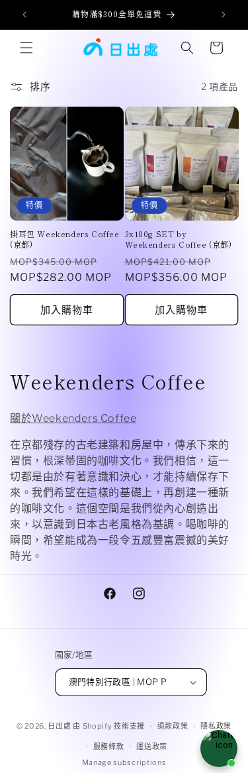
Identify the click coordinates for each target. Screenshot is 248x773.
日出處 (59, 726)
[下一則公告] (223, 14)
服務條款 (108, 746)
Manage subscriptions (124, 762)
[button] (26, 47)
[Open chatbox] (218, 748)
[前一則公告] (24, 14)
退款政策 (172, 726)
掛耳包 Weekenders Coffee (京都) (65, 239)
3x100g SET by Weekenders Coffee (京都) (178, 239)
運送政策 (151, 746)
